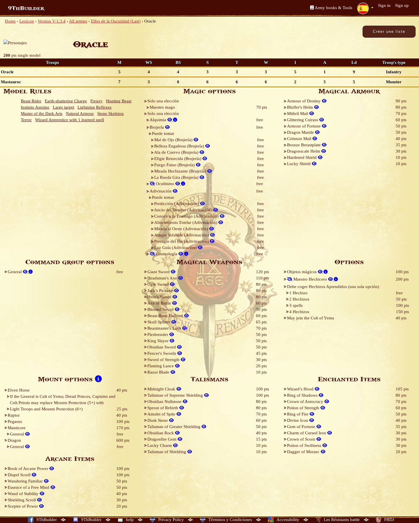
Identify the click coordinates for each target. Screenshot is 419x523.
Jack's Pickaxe (160, 290)
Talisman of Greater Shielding (174, 426)
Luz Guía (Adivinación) (176, 247)
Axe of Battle (159, 303)
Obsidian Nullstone (165, 401)
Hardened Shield (302, 157)
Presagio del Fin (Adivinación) (182, 241)
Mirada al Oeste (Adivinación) (181, 228)
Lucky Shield (299, 163)
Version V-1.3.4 (52, 21)
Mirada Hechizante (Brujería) (180, 171)
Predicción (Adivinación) (177, 203)
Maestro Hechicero (310, 279)
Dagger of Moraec (304, 451)
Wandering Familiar (26, 481)
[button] (365, 8)
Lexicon (26, 21)
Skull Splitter (159, 322)
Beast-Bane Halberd (165, 315)
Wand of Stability (24, 493)
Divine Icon (298, 420)
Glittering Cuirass (303, 119)
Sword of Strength (164, 359)
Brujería (157, 127)
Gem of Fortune (301, 426)
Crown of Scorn (301, 439)
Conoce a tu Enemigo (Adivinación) (187, 216)
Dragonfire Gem (162, 439)
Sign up (402, 5)
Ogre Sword (158, 284)
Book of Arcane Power (28, 468)
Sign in (384, 5)
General (15, 271)
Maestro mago (162, 107)
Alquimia (158, 119)
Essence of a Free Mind (29, 487)
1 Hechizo (298, 293)
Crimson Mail (299, 138)
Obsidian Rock (161, 433)
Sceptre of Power (23, 506)
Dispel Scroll (20, 475)
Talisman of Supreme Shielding (175, 395)
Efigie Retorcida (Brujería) (178, 158)
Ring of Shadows (303, 395)
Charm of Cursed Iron (307, 433)
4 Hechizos (299, 311)
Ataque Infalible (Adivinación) (182, 235)
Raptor (14, 415)
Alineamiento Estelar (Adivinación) (186, 222)
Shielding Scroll (22, 500)
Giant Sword (159, 271)
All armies (78, 21)
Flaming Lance (161, 366)
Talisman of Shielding (167, 451)
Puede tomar (163, 133)
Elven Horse (19, 390)
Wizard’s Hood (301, 389)
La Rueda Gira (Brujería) (177, 177)
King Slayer (158, 340)
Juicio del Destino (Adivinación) (183, 210)
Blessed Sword (161, 309)
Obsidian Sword (162, 347)
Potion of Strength (303, 408)
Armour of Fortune (304, 126)
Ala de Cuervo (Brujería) (177, 152)
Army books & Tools (333, 7)
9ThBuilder (26, 8)
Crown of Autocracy (305, 401)
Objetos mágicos (302, 271)
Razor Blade (158, 372)
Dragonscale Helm (304, 151)
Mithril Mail (298, 113)
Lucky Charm (160, 445)
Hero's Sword (159, 297)
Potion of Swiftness (304, 445)
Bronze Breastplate (304, 145)
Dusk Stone (158, 420)
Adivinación (161, 191)
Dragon (14, 440)
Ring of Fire (298, 414)
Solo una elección (163, 101)
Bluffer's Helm (300, 107)
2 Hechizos (299, 299)
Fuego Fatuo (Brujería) (175, 165)
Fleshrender (158, 334)
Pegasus (15, 421)
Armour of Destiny (304, 101)
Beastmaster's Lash (164, 328)
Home (10, 21)
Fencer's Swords (162, 353)
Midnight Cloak (161, 389)
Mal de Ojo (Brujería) (174, 139)
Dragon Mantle (301, 132)
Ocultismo (165, 183)
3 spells (296, 305)
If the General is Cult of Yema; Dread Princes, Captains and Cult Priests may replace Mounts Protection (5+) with (62, 399)
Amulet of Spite (161, 414)
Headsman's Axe (162, 278)
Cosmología (166, 254)
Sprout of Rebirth (163, 408)
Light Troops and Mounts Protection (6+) (46, 409)
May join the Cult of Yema (310, 318)
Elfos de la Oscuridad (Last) (116, 21)
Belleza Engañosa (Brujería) (179, 146)
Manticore (17, 427)
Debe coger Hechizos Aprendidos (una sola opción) (333, 286)
